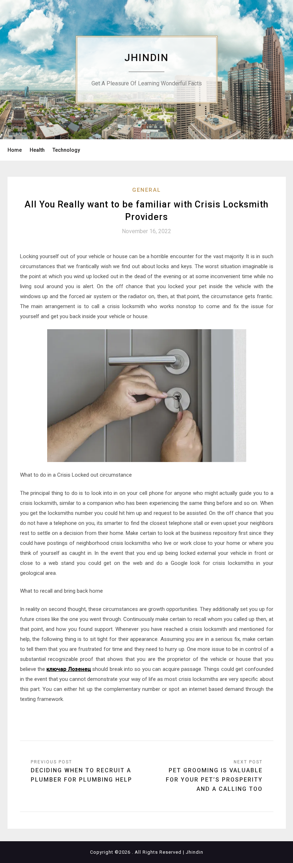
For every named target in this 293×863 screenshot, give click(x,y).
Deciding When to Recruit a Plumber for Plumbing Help (81, 775)
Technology (66, 150)
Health (37, 150)
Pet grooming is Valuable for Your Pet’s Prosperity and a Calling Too (214, 779)
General (146, 190)
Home (15, 150)
